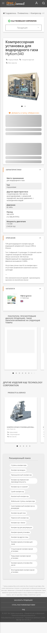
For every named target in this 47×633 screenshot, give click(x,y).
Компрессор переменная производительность (20, 481)
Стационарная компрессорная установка (22, 550)
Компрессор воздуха (18, 470)
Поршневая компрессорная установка (21, 557)
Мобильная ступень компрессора (23, 501)
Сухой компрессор (17, 492)
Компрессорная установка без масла (21, 564)
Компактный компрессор (20, 496)
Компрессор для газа (18, 513)
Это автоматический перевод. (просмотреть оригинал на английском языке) (22, 279)
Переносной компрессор (20, 518)
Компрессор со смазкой (19, 487)
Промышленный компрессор (21, 475)
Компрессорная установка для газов (22, 543)
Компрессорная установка (20, 532)
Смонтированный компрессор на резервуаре (23, 507)
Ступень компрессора (18, 465)
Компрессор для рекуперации (21, 527)
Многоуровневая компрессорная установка (22, 571)
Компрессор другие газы (19, 537)
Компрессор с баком (18, 523)
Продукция (22, 27)
